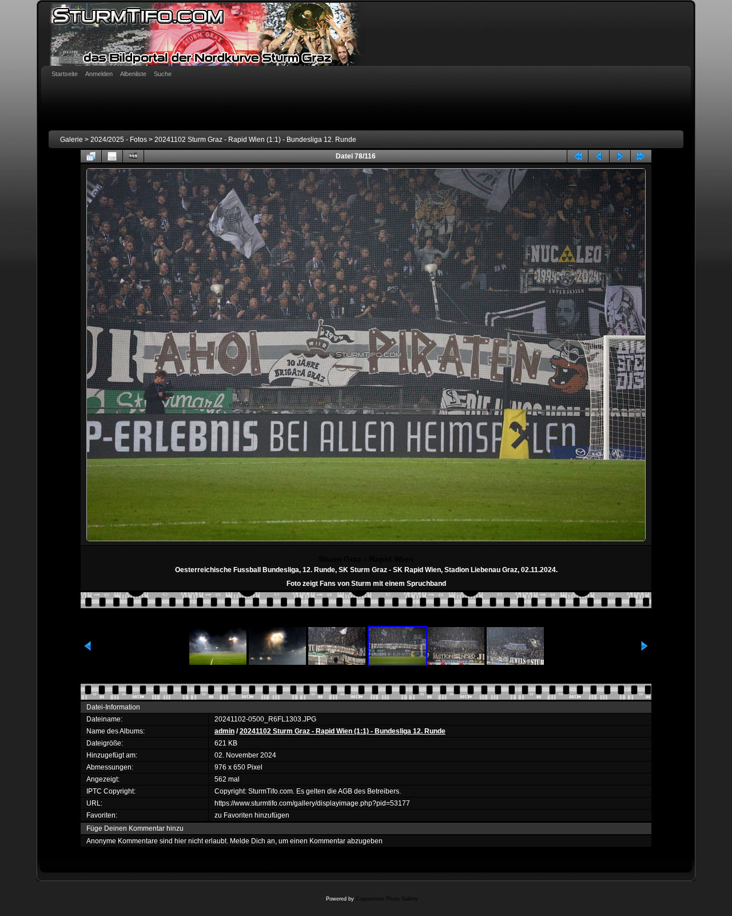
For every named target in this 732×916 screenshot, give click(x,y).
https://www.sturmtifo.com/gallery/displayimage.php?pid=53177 (312, 803)
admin (224, 731)
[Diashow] (133, 156)
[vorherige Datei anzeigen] (598, 156)
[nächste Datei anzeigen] (620, 156)
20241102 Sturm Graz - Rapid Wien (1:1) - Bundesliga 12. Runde (255, 140)
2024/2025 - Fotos (118, 140)
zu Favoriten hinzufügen (251, 815)
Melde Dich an (252, 841)
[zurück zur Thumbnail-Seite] (91, 156)
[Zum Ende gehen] (641, 156)
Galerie (71, 140)
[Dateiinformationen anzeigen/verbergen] (112, 156)
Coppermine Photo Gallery (387, 899)
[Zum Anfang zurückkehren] (577, 156)
